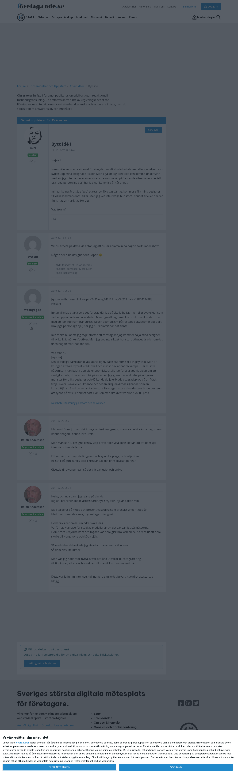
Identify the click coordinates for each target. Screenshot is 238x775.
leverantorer (22, 742)
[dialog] (119, 752)
